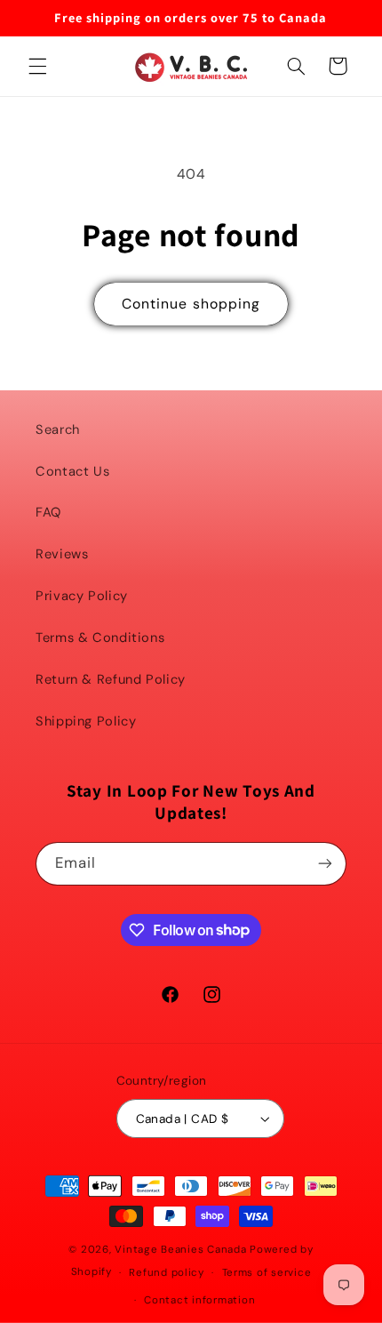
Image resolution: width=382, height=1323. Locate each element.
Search (58, 429)
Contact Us (72, 471)
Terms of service (267, 1272)
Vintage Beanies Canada (180, 1249)
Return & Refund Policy (111, 679)
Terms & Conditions (100, 637)
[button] (37, 65)
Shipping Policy (86, 721)
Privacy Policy (82, 596)
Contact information (199, 1300)
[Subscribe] (325, 864)
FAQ (48, 512)
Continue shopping (191, 303)
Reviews (62, 554)
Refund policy (166, 1272)
